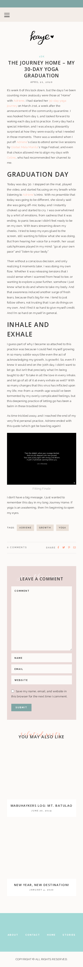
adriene (25, 527)
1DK (42, 56)
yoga (62, 527)
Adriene (19, 100)
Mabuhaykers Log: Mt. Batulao (42, 806)
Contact (32, 935)
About (13, 935)
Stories (69, 935)
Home (51, 935)
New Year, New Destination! (41, 885)
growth (45, 527)
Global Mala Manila (24, 147)
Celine (11, 157)
